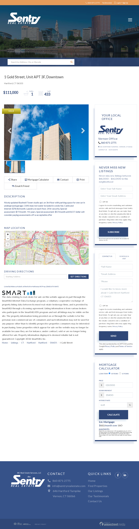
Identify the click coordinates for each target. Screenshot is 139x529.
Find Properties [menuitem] (97, 485)
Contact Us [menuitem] (95, 501)
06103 (53, 342)
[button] (71, 62)
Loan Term (103, 374)
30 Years (114, 374)
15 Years (125, 374)
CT (22, 342)
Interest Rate (104, 400)
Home (5, 342)
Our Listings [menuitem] (95, 491)
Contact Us (103, 150)
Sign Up (125, 3)
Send (113, 335)
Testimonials (107, 3)
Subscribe (113, 232)
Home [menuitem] (91, 480)
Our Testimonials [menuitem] (98, 496)
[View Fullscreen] (8, 244)
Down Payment (105, 390)
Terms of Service (125, 346)
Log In (119, 3)
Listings (14, 342)
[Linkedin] (125, 475)
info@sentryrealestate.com (68, 485)
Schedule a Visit (124, 257)
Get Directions (78, 277)
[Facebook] (118, 475)
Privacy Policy (117, 222)
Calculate (113, 414)
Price (101, 381)
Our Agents (113, 150)
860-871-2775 (93, 3)
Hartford (31, 342)
